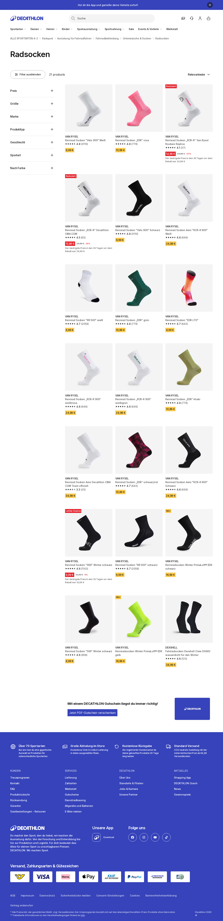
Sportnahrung (113, 29)
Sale (131, 29)
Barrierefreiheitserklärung (161, 895)
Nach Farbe (17, 168)
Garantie (15, 805)
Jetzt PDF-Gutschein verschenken (92, 712)
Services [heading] (71, 770)
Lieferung (71, 777)
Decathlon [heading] (127, 770)
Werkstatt (172, 29)
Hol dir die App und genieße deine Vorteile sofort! (108, 5)
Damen (35, 29)
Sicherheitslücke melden (76, 895)
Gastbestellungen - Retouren (28, 811)
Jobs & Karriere (128, 788)
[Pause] (210, 5)
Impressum (27, 895)
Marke (14, 116)
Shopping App (182, 777)
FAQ (12, 788)
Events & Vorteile (148, 29)
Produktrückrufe (20, 794)
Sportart (15, 155)
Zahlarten (71, 783)
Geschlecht (17, 142)
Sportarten (17, 29)
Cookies (135, 895)
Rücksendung (18, 800)
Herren (50, 29)
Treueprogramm (19, 777)
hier (83, 915)
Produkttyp (17, 129)
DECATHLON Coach (185, 783)
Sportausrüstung (87, 29)
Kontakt (14, 783)
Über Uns (124, 777)
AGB (12, 895)
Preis (13, 90)
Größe (14, 103)
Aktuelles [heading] (181, 770)
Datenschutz (47, 895)
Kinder (66, 29)
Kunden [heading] (15, 770)
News (177, 788)
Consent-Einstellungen (110, 895)
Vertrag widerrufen (21, 905)
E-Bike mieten (73, 811)
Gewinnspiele (182, 794)
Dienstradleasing (75, 800)
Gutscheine (72, 794)
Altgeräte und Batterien (79, 805)
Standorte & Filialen (131, 783)
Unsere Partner (128, 794)
